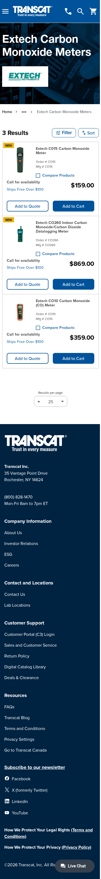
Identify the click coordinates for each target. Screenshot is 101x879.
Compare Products (58, 175)
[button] (64, 132)
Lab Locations (17, 605)
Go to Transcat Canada (25, 750)
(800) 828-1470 (18, 497)
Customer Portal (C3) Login (29, 634)
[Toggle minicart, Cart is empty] (93, 11)
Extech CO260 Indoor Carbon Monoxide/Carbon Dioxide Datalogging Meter (61, 226)
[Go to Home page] (33, 11)
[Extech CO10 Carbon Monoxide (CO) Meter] (20, 313)
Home (7, 111)
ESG (8, 554)
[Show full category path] (24, 112)
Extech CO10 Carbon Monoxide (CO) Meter (63, 303)
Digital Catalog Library (25, 667)
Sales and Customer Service (30, 645)
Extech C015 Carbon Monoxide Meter (62, 150)
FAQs (9, 707)
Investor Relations (21, 543)
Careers (11, 565)
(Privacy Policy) (76, 847)
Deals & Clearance (21, 677)
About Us (13, 533)
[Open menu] (5, 11)
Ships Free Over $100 (25, 189)
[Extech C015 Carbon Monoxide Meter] (20, 161)
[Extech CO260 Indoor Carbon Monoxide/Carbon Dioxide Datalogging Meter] (20, 237)
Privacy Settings (19, 739)
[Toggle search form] (80, 11)
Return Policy (16, 656)
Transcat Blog (17, 718)
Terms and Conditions (24, 728)
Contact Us (14, 594)
